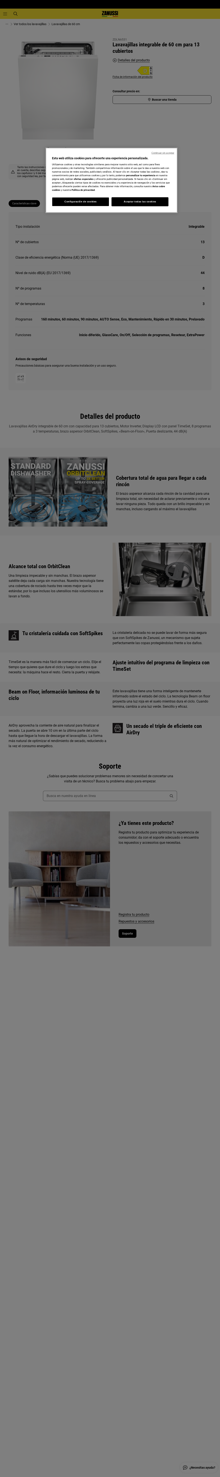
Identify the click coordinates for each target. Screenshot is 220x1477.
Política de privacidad (83, 189)
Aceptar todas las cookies (140, 201)
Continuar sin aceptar (162, 153)
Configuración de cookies (80, 201)
